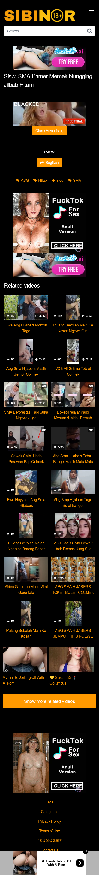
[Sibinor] (40, 15)
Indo (59, 180)
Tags (49, 802)
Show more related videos (49, 701)
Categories (49, 811)
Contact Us (49, 850)
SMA (76, 180)
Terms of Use (49, 830)
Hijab (42, 180)
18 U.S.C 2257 (50, 840)
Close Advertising (49, 130)
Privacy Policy (49, 821)
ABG (24, 180)
